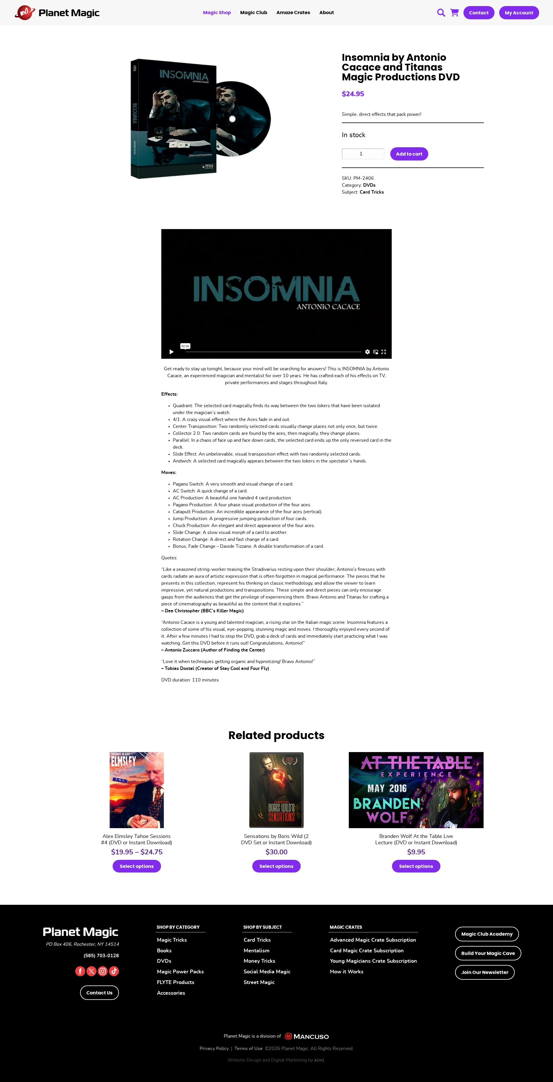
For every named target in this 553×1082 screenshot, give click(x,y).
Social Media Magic (267, 972)
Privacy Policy (214, 1048)
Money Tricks (259, 961)
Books (164, 950)
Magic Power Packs (180, 972)
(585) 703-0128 (101, 955)
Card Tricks (372, 192)
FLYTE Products (175, 982)
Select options (137, 866)
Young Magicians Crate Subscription (373, 961)
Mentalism (257, 950)
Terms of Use (248, 1048)
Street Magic (259, 982)
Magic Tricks (172, 940)
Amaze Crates (293, 12)
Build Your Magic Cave (488, 953)
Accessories (171, 993)
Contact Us (99, 993)
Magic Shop (217, 12)
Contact (479, 13)
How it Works (346, 972)
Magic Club (253, 12)
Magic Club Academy (487, 934)
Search (441, 12)
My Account (519, 13)
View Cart (454, 12)
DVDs (369, 185)
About (326, 12)
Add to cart (409, 154)
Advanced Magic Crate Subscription (373, 940)
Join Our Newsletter (484, 972)
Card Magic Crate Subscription (367, 950)
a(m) (319, 1060)
